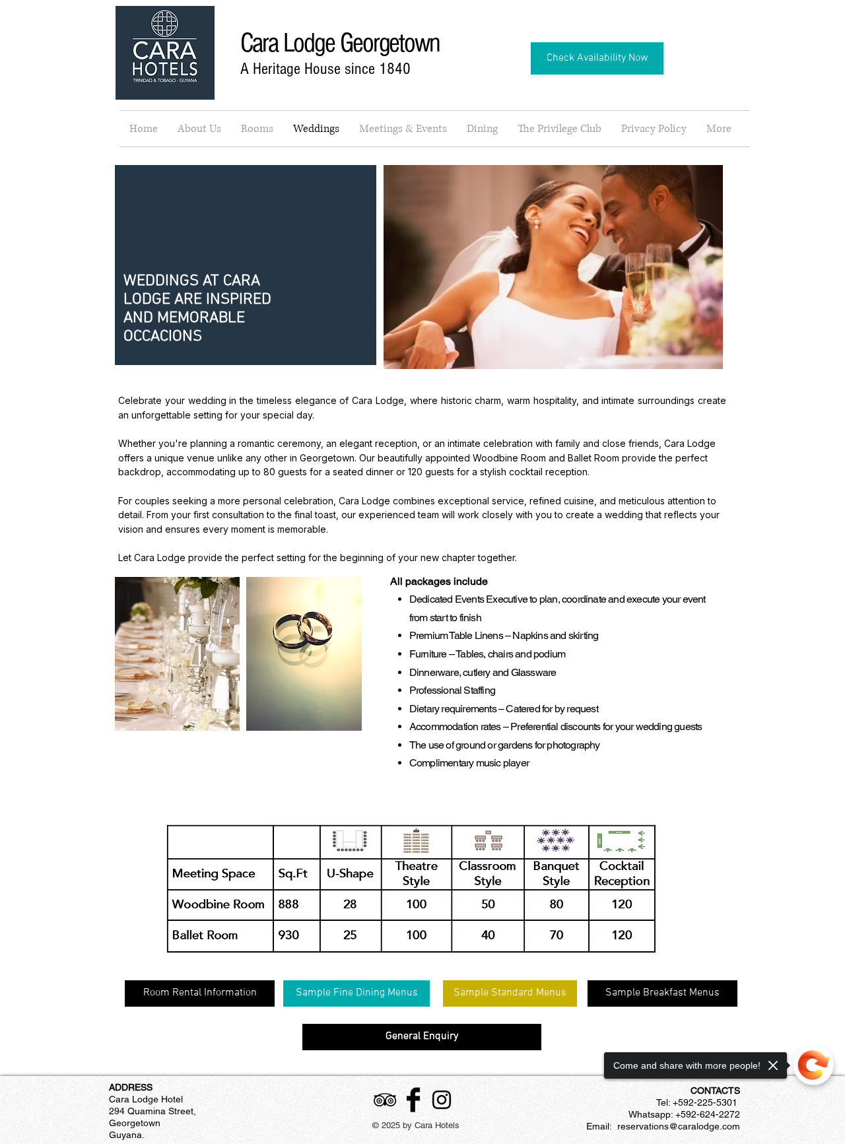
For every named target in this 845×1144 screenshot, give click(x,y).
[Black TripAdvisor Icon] (384, 1099)
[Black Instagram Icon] (441, 1099)
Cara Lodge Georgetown (340, 43)
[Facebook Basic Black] (413, 1099)
